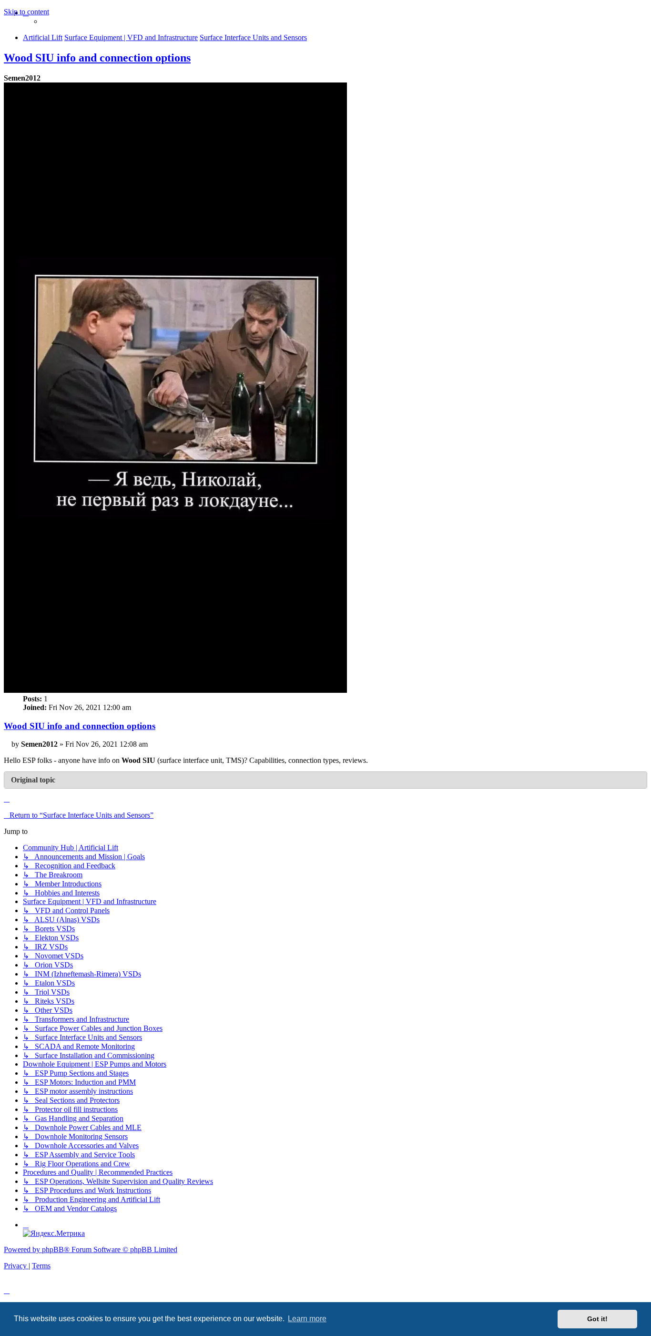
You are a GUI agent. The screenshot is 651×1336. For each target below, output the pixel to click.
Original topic (33, 780)
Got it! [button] (597, 1319)
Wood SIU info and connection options (97, 57)
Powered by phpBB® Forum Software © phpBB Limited (90, 1249)
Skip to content (26, 12)
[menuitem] (26, 1225)
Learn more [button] (307, 1319)
